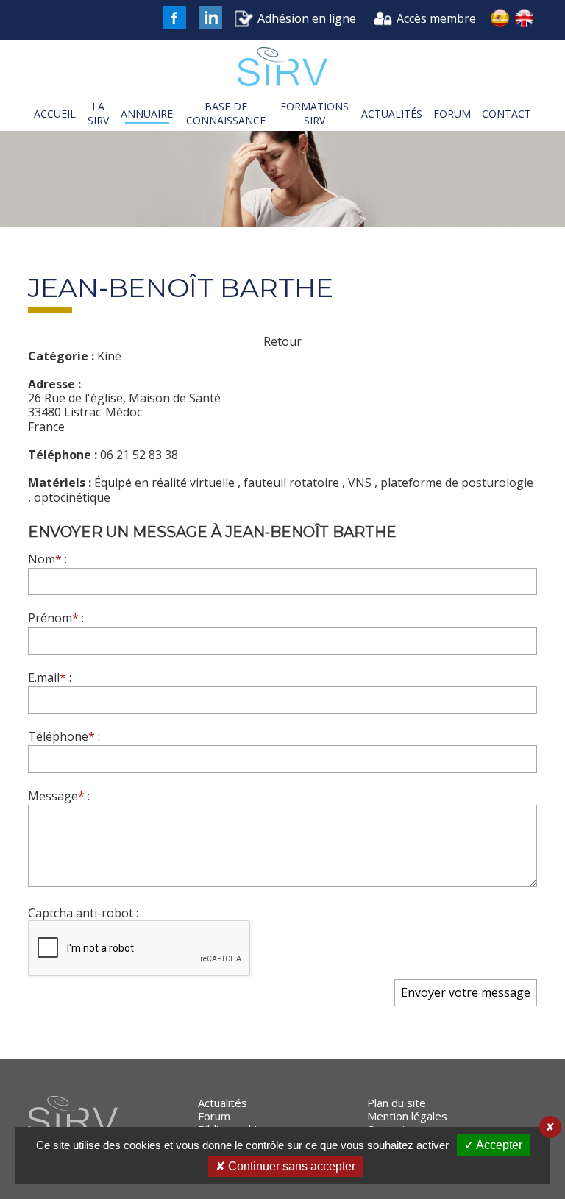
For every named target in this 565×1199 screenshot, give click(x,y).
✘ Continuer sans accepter (285, 1166)
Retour (282, 342)
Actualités (222, 1102)
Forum (214, 1115)
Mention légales (407, 1115)
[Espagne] (499, 19)
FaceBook (174, 17)
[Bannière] (282, 181)
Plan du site (396, 1102)
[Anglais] (524, 19)
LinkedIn (210, 17)
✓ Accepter (493, 1145)
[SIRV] (282, 68)
